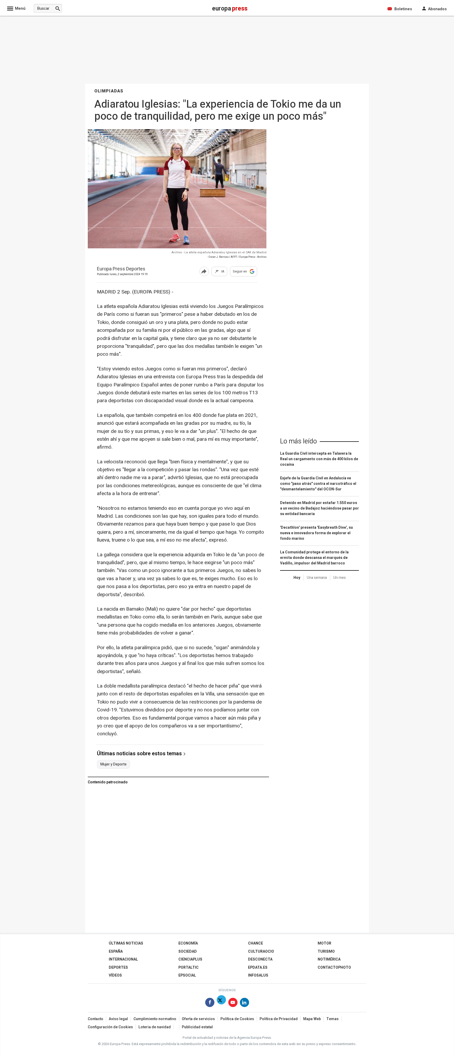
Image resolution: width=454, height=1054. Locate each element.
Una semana (317, 577)
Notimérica (329, 959)
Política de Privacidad (279, 1019)
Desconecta (260, 959)
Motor (324, 943)
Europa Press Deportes (121, 269)
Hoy (296, 577)
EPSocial (187, 975)
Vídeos (115, 975)
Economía (188, 943)
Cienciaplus (190, 959)
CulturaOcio (261, 951)
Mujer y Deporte (113, 764)
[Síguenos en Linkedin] (244, 1003)
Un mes (339, 577)
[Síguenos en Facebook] (209, 1003)
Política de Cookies (237, 1019)
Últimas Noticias (126, 943)
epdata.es (257, 967)
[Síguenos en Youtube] (233, 1003)
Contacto (95, 1019)
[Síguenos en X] (221, 1003)
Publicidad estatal (197, 1027)
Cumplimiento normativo (154, 1019)
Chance (255, 943)
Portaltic (188, 967)
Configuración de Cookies (110, 1027)
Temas (332, 1019)
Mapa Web (312, 1019)
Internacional (123, 959)
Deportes (118, 967)
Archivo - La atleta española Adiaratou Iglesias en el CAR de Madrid (219, 252)
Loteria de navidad (154, 1027)
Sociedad (187, 951)
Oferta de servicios (198, 1019)
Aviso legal (118, 1019)
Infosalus (258, 975)
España (116, 951)
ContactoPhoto (334, 967)
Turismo (326, 951)
